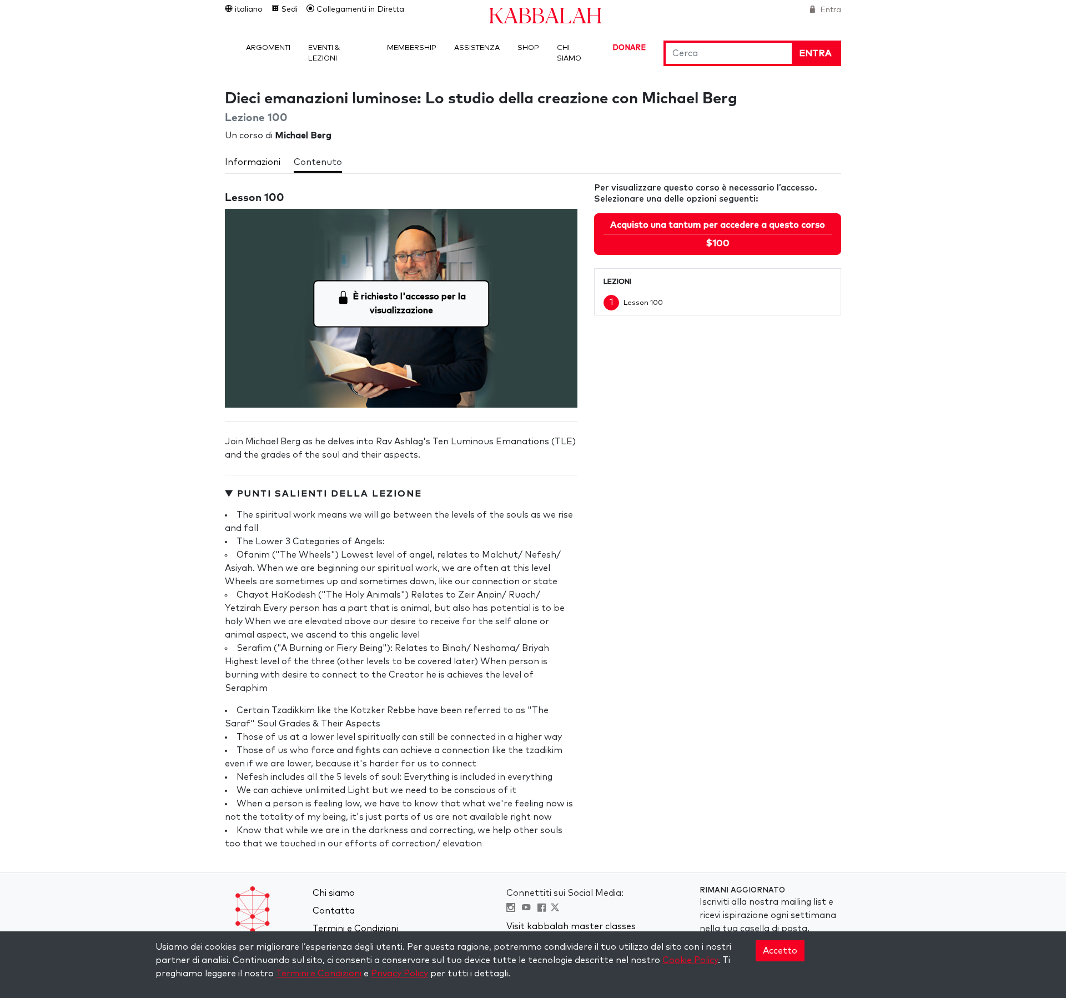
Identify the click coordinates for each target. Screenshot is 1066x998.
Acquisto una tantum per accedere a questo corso (717, 234)
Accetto (780, 950)
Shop (528, 48)
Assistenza (477, 48)
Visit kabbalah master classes (571, 926)
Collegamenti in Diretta (359, 9)
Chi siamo (334, 893)
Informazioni (252, 162)
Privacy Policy (399, 973)
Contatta (334, 910)
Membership (411, 48)
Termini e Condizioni (355, 928)
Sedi (288, 9)
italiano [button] (248, 9)
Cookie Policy (690, 960)
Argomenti (268, 48)
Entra (829, 10)
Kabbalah (545, 15)
